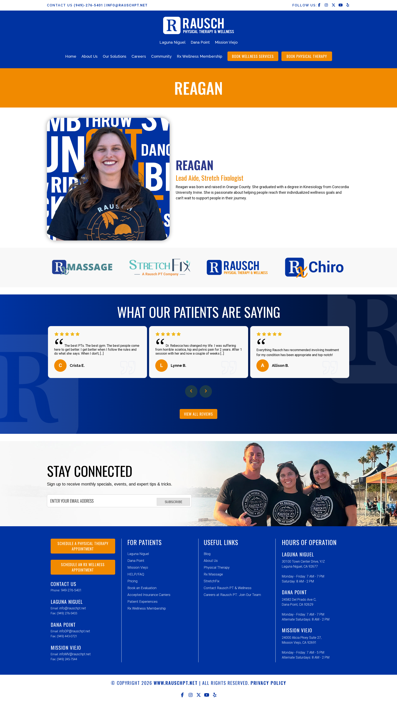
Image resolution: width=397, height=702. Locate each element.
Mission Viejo (226, 42)
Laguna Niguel (172, 42)
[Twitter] (198, 695)
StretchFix (211, 581)
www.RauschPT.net (176, 682)
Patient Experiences (142, 601)
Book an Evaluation (142, 588)
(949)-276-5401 (89, 5)
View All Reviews (198, 414)
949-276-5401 (71, 590)
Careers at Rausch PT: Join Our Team (232, 595)
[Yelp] (214, 695)
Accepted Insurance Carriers (148, 595)
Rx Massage (213, 574)
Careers (139, 56)
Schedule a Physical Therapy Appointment (82, 546)
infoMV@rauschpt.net (75, 654)
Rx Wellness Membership (199, 56)
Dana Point (200, 42)
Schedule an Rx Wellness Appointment (83, 567)
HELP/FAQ (135, 574)
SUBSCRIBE (173, 502)
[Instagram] (190, 695)
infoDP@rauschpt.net (74, 631)
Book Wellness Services (253, 56)
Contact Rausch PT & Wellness (227, 588)
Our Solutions (114, 56)
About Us (89, 56)
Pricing (132, 581)
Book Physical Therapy (307, 56)
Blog (207, 554)
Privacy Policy (268, 682)
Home (70, 56)
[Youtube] (206, 695)
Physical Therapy (217, 567)
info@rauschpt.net (127, 5)
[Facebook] (182, 695)
